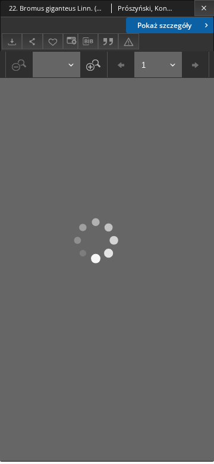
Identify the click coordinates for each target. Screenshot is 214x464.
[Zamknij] (204, 8)
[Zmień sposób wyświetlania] (70, 41)
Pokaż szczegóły (164, 25)
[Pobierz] (12, 41)
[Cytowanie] (108, 41)
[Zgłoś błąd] (128, 41)
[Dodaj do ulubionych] (53, 41)
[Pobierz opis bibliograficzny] (88, 41)
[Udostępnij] (32, 41)
